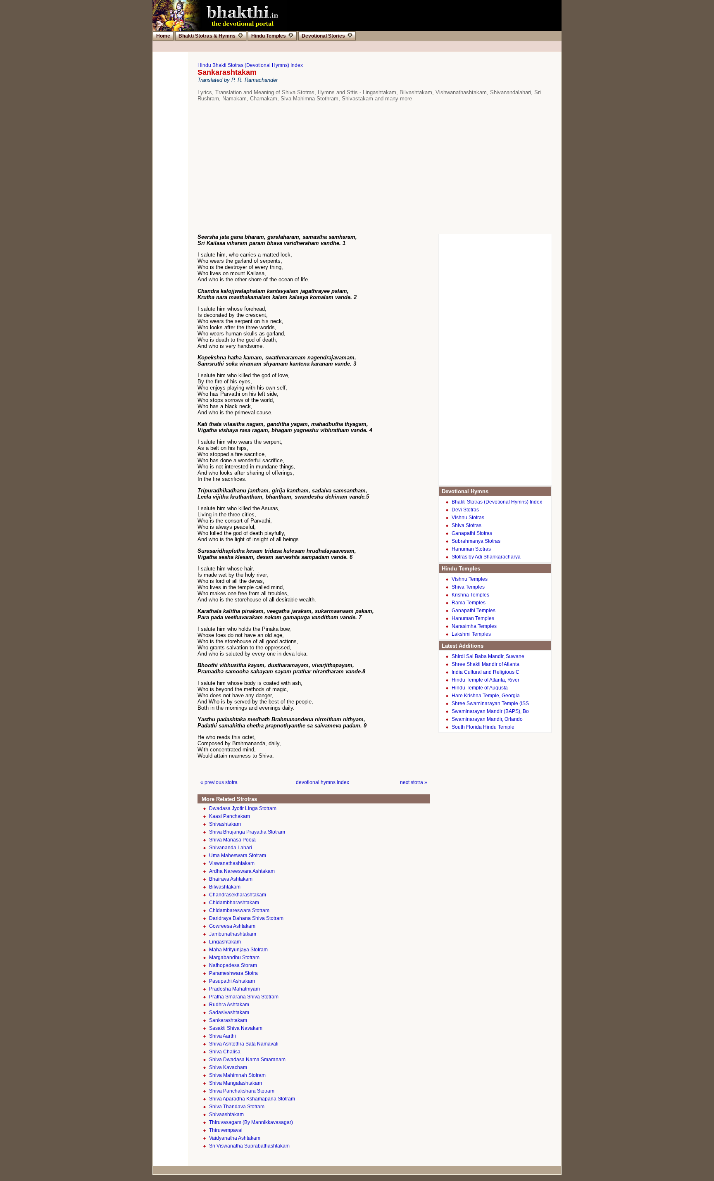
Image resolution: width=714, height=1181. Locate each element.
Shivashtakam (225, 824)
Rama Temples (469, 603)
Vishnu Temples (470, 579)
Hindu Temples (268, 36)
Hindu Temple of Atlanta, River (485, 680)
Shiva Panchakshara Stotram (241, 1091)
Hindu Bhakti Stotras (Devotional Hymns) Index (250, 65)
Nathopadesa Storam (233, 965)
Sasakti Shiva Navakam (235, 1028)
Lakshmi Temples (471, 634)
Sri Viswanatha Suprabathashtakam (249, 1146)
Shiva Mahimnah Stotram (237, 1075)
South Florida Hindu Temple (483, 727)
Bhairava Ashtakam (230, 879)
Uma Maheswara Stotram (237, 855)
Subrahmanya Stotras (476, 541)
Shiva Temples (468, 587)
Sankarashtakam (228, 1020)
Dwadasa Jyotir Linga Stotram (242, 808)
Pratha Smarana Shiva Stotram (243, 997)
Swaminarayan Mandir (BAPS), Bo (490, 711)
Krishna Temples (470, 595)
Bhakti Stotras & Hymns (207, 36)
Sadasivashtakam (229, 1012)
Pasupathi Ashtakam (232, 981)
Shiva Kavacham (228, 1067)
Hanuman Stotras (471, 549)
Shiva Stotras (466, 525)
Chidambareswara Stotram (239, 910)
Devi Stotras (465, 510)
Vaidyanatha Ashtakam (234, 1138)
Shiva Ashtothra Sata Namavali (243, 1044)
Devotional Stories (323, 36)
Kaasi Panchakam (229, 816)
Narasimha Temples (474, 626)
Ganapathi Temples (473, 610)
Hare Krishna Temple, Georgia (486, 696)
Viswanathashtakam (232, 863)
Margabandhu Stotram (234, 957)
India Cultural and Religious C (485, 672)
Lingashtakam (225, 942)
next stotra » (413, 782)
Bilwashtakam (224, 887)
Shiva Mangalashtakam (235, 1083)
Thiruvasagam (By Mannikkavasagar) (251, 1122)
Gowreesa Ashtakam (232, 926)
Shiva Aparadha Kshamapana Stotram (252, 1099)
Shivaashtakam (226, 1114)
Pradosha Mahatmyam (234, 989)
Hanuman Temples (473, 618)
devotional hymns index (322, 782)
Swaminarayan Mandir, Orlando (487, 719)
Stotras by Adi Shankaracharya (486, 557)
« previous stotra (219, 782)
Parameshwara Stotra (233, 973)
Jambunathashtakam (232, 934)
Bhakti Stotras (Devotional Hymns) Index (497, 502)
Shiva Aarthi (222, 1036)
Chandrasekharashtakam (237, 895)
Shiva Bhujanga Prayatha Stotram (247, 832)
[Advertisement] (361, 168)
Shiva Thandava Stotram (236, 1107)
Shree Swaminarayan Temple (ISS (490, 703)
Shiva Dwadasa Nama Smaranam (247, 1059)
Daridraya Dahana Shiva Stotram (246, 918)
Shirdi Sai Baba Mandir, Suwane (488, 656)
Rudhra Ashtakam (229, 1005)
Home (163, 36)
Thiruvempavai (226, 1130)
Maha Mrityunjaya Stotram (238, 950)
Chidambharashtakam (234, 902)
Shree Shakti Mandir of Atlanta (485, 664)
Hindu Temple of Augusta (480, 688)
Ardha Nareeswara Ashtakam (242, 871)
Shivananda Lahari (230, 848)
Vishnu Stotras (468, 517)
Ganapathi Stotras (472, 533)
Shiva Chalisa (224, 1052)
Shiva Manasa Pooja (232, 840)
